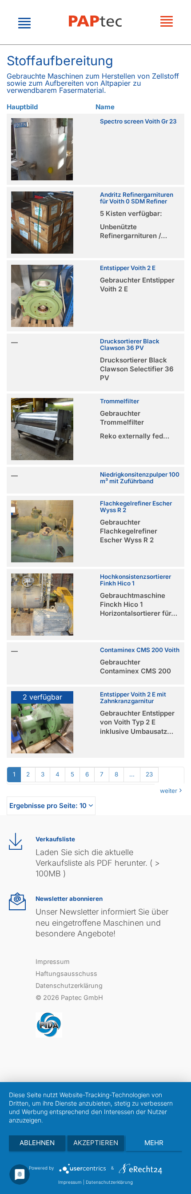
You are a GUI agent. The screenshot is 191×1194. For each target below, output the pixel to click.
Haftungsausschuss (66, 973)
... (132, 774)
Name (105, 107)
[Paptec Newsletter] (17, 901)
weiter (168, 790)
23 (149, 774)
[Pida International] (49, 1024)
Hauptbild (22, 107)
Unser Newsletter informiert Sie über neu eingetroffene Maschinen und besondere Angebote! (102, 922)
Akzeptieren (95, 1142)
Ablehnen (37, 1142)
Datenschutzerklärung (69, 985)
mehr (153, 1142)
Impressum (53, 961)
